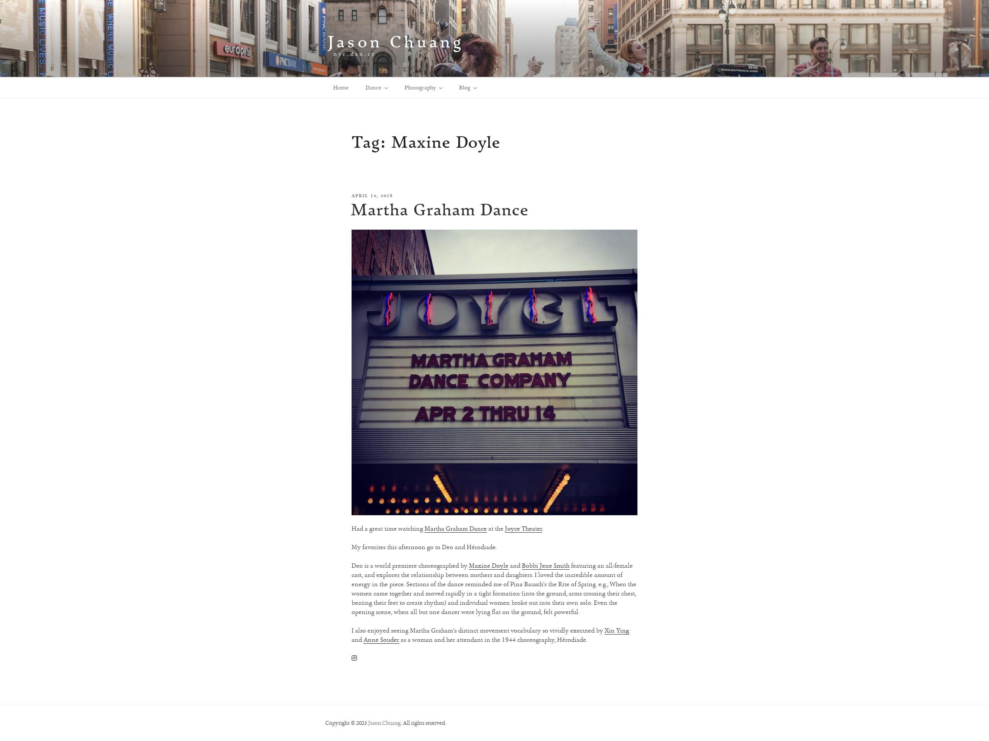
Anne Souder (381, 640)
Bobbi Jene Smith (545, 566)
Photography (420, 87)
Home (340, 87)
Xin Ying (617, 630)
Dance (373, 87)
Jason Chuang (396, 41)
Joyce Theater (523, 528)
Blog (464, 87)
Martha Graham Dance (440, 209)
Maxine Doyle (488, 566)
